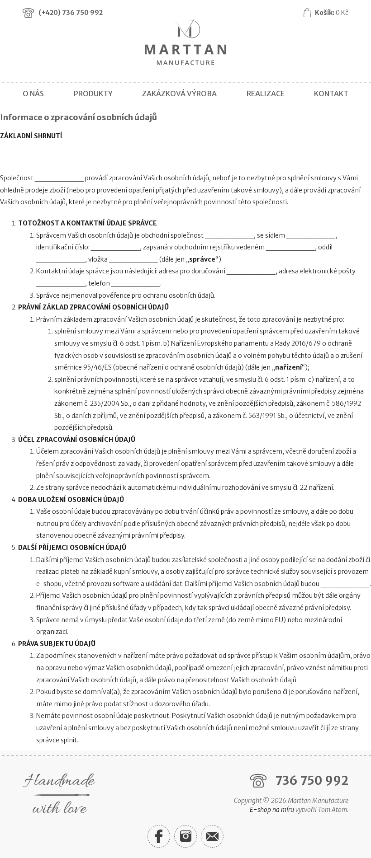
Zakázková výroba (179, 93)
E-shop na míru (272, 810)
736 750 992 (311, 780)
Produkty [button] (93, 93)
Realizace (266, 93)
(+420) (70, 13)
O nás (33, 93)
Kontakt (331, 93)
